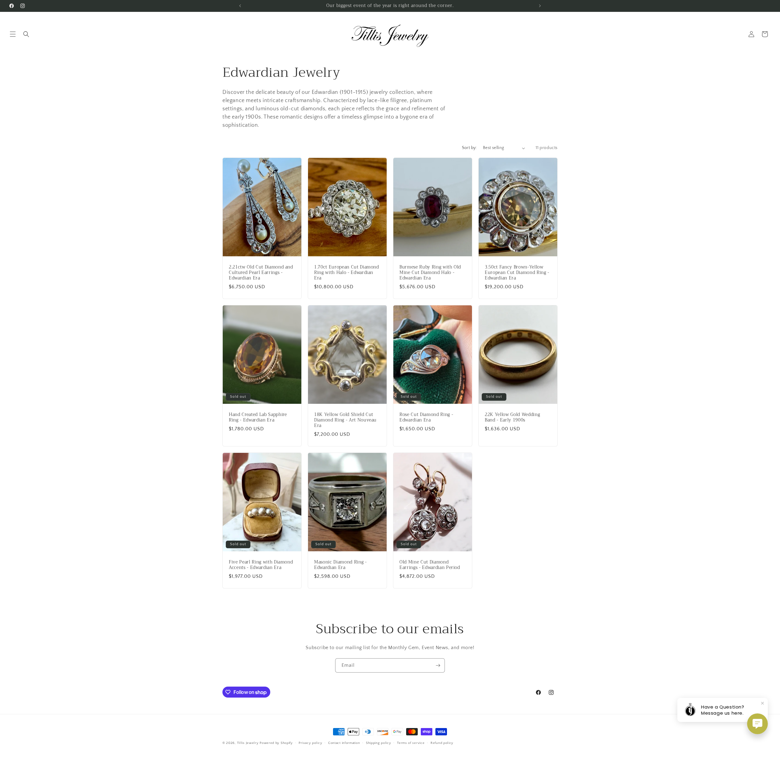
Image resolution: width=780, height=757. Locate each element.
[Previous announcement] (240, 6)
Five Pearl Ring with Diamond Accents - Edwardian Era (261, 565)
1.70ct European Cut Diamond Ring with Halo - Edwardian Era (346, 273)
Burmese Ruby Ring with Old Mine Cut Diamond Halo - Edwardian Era (430, 273)
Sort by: (469, 147)
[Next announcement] (540, 6)
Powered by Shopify (276, 743)
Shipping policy (378, 743)
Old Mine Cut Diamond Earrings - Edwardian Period (429, 565)
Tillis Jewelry (248, 743)
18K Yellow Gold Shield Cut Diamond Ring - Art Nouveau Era (345, 420)
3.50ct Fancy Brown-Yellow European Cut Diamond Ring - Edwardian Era (517, 273)
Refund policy (442, 743)
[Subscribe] (438, 665)
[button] (13, 34)
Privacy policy (310, 743)
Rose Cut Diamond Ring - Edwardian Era (426, 417)
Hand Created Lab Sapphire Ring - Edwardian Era (258, 417)
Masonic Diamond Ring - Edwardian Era (340, 565)
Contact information (344, 743)
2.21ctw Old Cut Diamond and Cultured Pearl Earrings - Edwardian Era (261, 273)
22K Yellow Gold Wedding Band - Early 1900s (512, 417)
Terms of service (410, 743)
